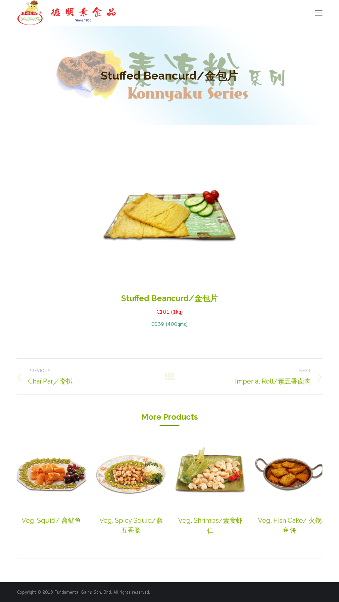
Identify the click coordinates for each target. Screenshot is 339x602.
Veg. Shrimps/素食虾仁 (210, 525)
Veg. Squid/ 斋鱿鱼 (51, 520)
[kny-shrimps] (210, 474)
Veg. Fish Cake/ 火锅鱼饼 (290, 525)
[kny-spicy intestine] (131, 474)
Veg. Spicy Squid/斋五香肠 (131, 525)
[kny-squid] (51, 474)
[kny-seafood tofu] (289, 474)
